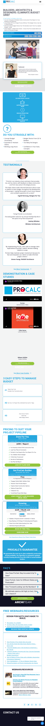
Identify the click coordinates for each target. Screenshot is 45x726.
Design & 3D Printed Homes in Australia (18, 626)
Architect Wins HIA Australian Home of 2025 (19, 624)
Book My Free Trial (22, 529)
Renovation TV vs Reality (14, 622)
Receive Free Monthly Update (22, 629)
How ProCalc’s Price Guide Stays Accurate (19, 642)
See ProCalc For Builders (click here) (13, 18)
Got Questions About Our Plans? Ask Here (22, 537)
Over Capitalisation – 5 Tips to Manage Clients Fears (22, 661)
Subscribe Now (22, 532)
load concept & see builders (22, 497)
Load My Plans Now (22, 465)
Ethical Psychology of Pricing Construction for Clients (22, 663)
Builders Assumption (12, 655)
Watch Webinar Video (25, 694)
